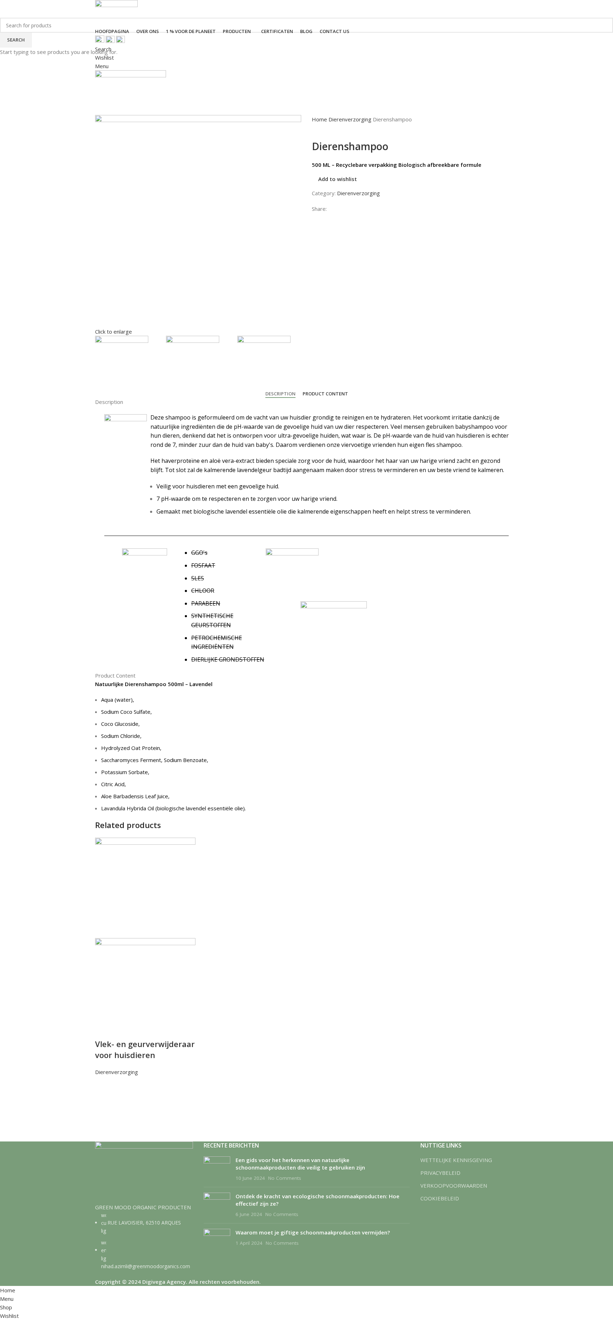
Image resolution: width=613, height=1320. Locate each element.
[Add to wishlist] (104, 1085)
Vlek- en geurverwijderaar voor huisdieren (145, 1049)
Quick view (104, 1111)
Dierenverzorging (116, 1071)
